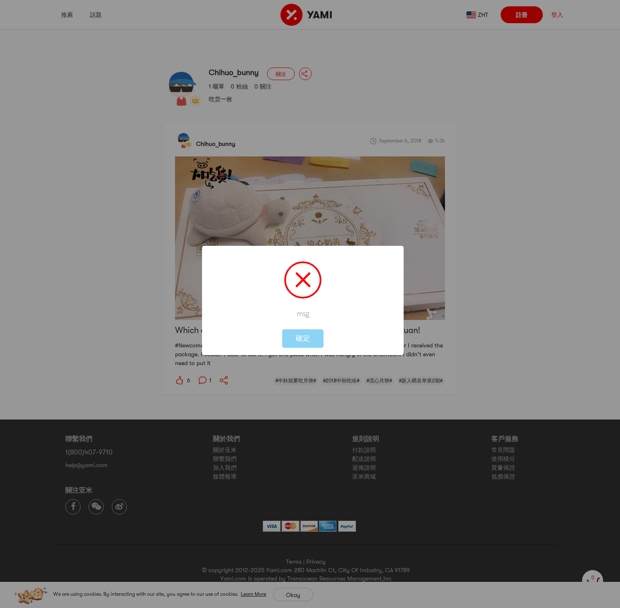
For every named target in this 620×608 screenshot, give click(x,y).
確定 (303, 338)
